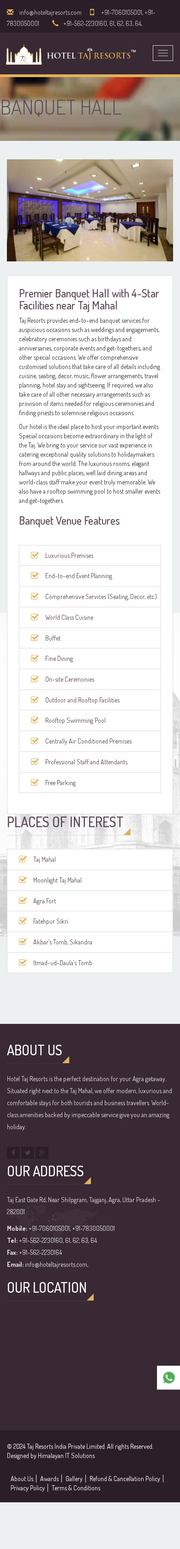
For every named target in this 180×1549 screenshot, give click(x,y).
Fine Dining (59, 658)
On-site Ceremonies (69, 679)
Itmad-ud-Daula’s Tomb (62, 963)
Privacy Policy (28, 1488)
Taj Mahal (44, 859)
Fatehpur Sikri (50, 921)
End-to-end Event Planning (78, 576)
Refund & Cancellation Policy (125, 1478)
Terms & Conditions (76, 1488)
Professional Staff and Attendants (86, 762)
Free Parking (60, 783)
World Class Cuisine (69, 617)
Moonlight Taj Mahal (57, 880)
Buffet (52, 638)
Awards (49, 1478)
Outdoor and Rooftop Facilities (82, 700)
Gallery (74, 1478)
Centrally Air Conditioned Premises (88, 741)
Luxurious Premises (69, 555)
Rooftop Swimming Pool (75, 720)
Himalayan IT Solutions (66, 1455)
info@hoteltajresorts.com (50, 12)
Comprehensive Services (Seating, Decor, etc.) (101, 596)
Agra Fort (44, 901)
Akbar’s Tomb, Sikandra (62, 942)
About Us (22, 1478)
